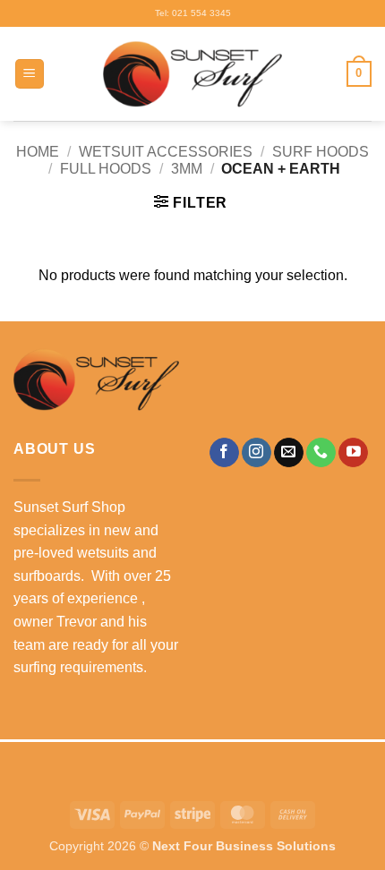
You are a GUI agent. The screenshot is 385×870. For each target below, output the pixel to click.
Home (37, 151)
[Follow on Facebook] (224, 453)
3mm (186, 168)
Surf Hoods (320, 151)
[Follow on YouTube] (353, 453)
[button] (29, 74)
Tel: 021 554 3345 (193, 13)
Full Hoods (105, 168)
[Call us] (321, 453)
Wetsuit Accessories (165, 151)
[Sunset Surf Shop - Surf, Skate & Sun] (192, 74)
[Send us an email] (289, 453)
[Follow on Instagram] (256, 453)
